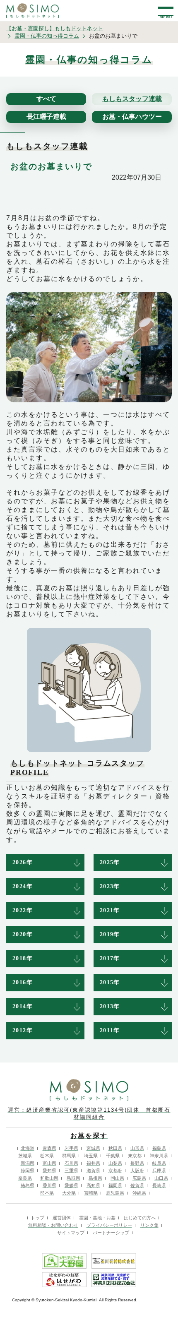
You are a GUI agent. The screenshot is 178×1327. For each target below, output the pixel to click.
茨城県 (25, 1155)
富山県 (49, 1163)
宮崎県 (91, 1192)
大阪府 (137, 1170)
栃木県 (47, 1155)
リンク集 (149, 1225)
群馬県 (69, 1155)
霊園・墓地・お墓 (97, 1217)
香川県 (49, 1185)
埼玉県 (91, 1155)
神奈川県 (159, 1155)
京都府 (115, 1170)
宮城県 (93, 1148)
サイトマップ (70, 1232)
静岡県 (27, 1170)
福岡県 (115, 1185)
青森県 (49, 1148)
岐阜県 (159, 1163)
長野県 (137, 1163)
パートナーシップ (111, 1232)
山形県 (137, 1148)
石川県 (71, 1163)
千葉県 (113, 1155)
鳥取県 (73, 1178)
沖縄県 (139, 1192)
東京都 (135, 1155)
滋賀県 (93, 1170)
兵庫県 (159, 1170)
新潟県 (27, 1163)
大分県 (69, 1192)
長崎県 (159, 1185)
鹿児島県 (115, 1192)
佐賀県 (137, 1185)
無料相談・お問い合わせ (53, 1225)
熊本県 (47, 1192)
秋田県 (115, 1148)
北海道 (27, 1148)
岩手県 (71, 1148)
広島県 (139, 1178)
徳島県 (27, 1185)
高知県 (93, 1185)
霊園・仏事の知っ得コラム (46, 36)
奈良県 (25, 1178)
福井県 (93, 1163)
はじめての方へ (140, 1217)
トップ (37, 1217)
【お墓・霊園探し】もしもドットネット (54, 28)
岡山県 (117, 1178)
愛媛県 (71, 1185)
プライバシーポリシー (109, 1225)
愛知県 (49, 1170)
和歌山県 (49, 1178)
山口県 (161, 1178)
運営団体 (62, 1217)
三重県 (71, 1170)
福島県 (159, 1148)
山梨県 (115, 1163)
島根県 (95, 1178)
